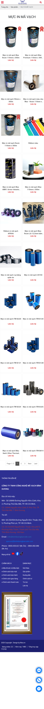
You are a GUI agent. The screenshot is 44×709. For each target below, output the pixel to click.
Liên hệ (25, 586)
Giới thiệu (26, 568)
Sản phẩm (26, 571)
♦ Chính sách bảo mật (9, 571)
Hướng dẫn (27, 575)
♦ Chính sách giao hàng (10, 579)
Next (29, 464)
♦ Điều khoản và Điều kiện (10, 568)
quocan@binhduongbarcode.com (19, 541)
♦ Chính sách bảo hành (10, 575)
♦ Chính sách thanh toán (10, 582)
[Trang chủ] (22, 1)
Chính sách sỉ (27, 579)
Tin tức (25, 582)
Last (35, 464)
